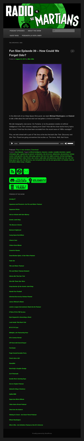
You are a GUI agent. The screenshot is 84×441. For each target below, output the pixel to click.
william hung (20, 162)
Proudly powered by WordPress (42, 433)
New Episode (19, 152)
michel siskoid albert (15, 158)
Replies (28, 162)
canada (50, 152)
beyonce (44, 152)
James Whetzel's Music (16, 302)
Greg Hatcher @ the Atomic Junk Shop (21, 286)
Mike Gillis (31, 59)
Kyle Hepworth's (20, 317)
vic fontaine (64, 160)
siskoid (59, 158)
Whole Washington (15, 420)
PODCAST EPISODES (17, 31)
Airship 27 (12, 199)
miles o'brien (27, 158)
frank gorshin (18, 156)
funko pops (32, 156)
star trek (64, 158)
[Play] (12, 143)
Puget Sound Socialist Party (17, 353)
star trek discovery (26, 160)
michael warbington (66, 156)
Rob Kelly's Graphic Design (17, 368)
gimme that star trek (42, 156)
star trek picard (37, 160)
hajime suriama (54, 156)
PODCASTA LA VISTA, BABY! (32, 35)
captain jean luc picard (27, 154)
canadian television (59, 152)
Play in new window (23, 149)
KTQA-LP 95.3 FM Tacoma (17, 312)
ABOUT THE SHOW (34, 31)
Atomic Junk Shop (15, 220)
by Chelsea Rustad (20, 297)
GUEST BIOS (14, 35)
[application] (42, 143)
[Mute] (66, 143)
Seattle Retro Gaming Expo (17, 379)
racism (36, 158)
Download (34, 149)
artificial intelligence (35, 152)
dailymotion (56, 154)
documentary (65, 154)
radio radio (42, 158)
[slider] (71, 143)
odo (32, 158)
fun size (25, 156)
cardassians (38, 154)
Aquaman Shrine (14, 209)
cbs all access (47, 154)
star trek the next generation (52, 160)
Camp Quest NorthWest (16, 235)
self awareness (51, 158)
